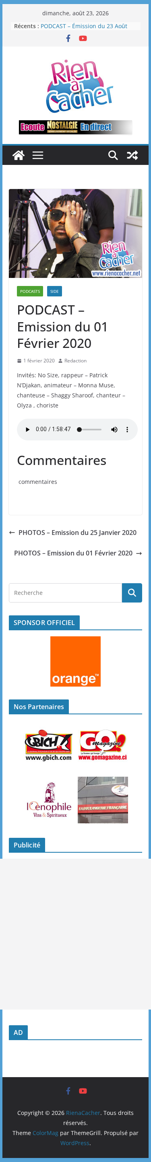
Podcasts (30, 291)
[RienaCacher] (18, 155)
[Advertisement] (75, 934)
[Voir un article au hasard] (132, 155)
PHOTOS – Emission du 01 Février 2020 (73, 553)
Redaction (75, 360)
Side (54, 291)
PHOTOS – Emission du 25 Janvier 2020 (78, 532)
